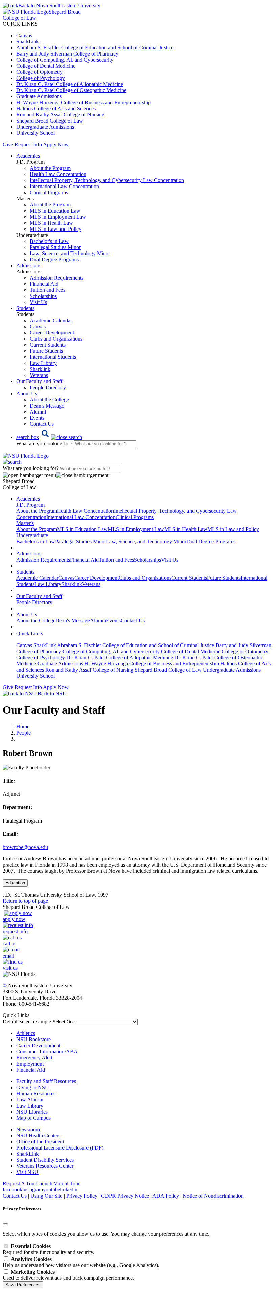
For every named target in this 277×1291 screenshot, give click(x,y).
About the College (49, 399)
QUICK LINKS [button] (20, 24)
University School (35, 133)
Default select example (27, 1021)
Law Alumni (29, 1099)
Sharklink (40, 369)
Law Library (43, 363)
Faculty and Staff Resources (46, 1081)
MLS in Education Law (55, 211)
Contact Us (42, 424)
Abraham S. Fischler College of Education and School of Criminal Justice (94, 47)
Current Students (48, 345)
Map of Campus (33, 1118)
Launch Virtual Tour (58, 1183)
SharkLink (27, 41)
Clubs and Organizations (56, 339)
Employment (30, 1064)
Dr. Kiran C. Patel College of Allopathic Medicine (69, 84)
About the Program (50, 168)
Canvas (24, 35)
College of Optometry (39, 72)
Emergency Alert (34, 1057)
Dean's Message (47, 406)
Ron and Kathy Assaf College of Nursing (60, 114)
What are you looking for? (45, 443)
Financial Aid (44, 284)
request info (15, 931)
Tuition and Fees (47, 290)
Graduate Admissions (39, 96)
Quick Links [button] (29, 633)
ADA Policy (165, 1196)
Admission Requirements (56, 278)
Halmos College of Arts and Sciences (56, 108)
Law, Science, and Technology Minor (70, 253)
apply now (14, 919)
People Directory (48, 387)
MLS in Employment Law (58, 217)
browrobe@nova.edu (25, 847)
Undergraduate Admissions (45, 127)
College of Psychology (40, 78)
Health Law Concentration (58, 174)
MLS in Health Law (51, 223)
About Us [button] (26, 393)
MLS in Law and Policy (55, 229)
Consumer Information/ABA (47, 1051)
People (23, 733)
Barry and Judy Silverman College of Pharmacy (67, 54)
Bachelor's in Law (49, 241)
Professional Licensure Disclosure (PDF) (59, 1148)
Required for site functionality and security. (48, 1249)
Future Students (46, 351)
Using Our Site (46, 1196)
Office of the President (40, 1141)
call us (9, 943)
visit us (10, 968)
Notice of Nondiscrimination (213, 1196)
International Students (53, 357)
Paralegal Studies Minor (55, 247)
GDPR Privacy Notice (125, 1196)
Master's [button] (25, 523)
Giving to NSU (32, 1087)
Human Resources (35, 1093)
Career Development (52, 332)
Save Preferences (23, 1284)
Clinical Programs (49, 192)
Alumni (38, 412)
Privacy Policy (81, 1196)
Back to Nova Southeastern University (59, 5)
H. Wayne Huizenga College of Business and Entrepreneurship (83, 102)
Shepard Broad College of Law (49, 121)
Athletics (25, 1033)
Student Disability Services (45, 1160)
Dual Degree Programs (54, 259)
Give (8, 144)
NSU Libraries (32, 1112)
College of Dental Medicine (45, 66)
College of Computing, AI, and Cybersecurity (65, 60)
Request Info (28, 144)
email (8, 956)
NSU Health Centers (38, 1135)
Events (37, 418)
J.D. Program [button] (30, 505)
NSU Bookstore (33, 1039)
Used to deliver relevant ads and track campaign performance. (68, 1275)
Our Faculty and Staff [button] (39, 381)
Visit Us (38, 302)
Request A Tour (19, 1183)
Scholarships (43, 296)
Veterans (39, 375)
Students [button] (25, 308)
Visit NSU (27, 1172)
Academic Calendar (51, 320)
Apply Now (56, 144)
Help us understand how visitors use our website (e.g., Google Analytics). (81, 1262)
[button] (49, 437)
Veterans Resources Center (44, 1166)
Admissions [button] (28, 265)
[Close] (5, 1224)
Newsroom (28, 1129)
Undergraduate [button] (32, 535)
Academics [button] (28, 156)
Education (15, 882)
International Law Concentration (64, 186)
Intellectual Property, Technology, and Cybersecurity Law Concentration (107, 180)
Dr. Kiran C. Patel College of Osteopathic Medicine (71, 90)
